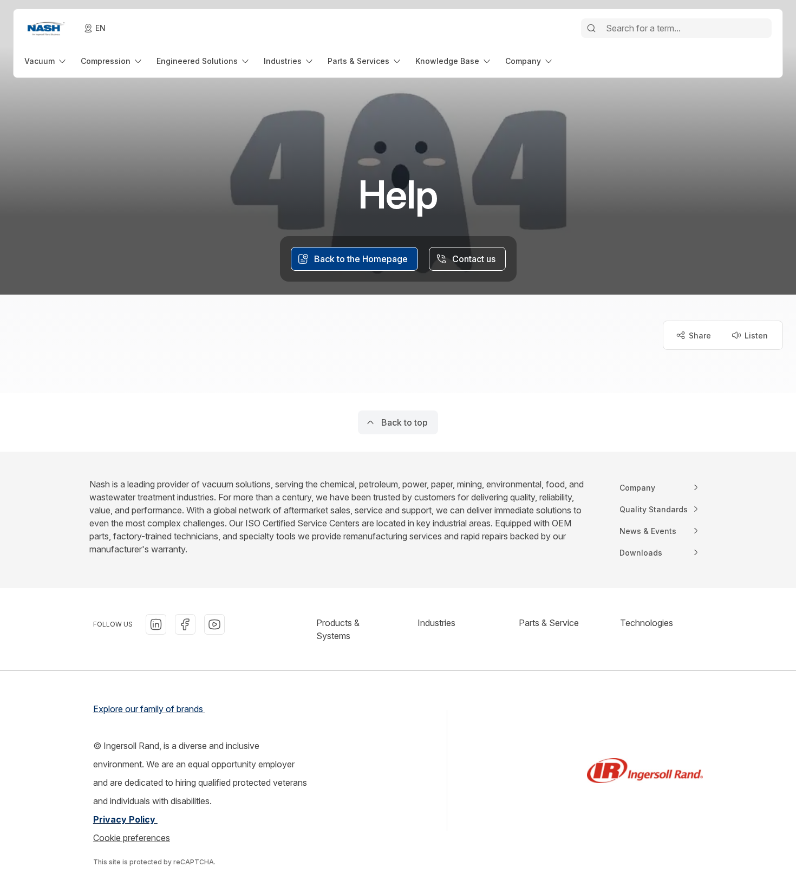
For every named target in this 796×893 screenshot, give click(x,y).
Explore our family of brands (149, 708)
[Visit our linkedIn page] (156, 624)
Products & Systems (338, 629)
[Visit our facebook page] (185, 624)
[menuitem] (46, 61)
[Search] (591, 28)
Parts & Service (549, 622)
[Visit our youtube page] (214, 624)
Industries (436, 622)
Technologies (646, 622)
